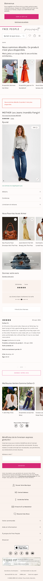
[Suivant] (25, 367)
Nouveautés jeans (12, 264)
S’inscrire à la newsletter (23, 507)
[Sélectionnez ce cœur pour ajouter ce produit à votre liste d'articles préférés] (15, 61)
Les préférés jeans (31, 264)
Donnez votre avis (8, 276)
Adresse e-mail (7, 454)
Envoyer (21, 465)
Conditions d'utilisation (11, 571)
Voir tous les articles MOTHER (11, 115)
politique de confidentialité (27, 476)
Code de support (33, 574)
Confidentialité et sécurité (28, 571)
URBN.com (23, 574)
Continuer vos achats (21, 22)
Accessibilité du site (11, 574)
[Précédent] (17, 367)
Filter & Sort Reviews (21, 309)
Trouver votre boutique (23, 485)
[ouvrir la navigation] (39, 35)
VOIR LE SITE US (21, 16)
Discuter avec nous (23, 514)
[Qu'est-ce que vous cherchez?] (23, 36)
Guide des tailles (23, 499)
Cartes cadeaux (23, 492)
